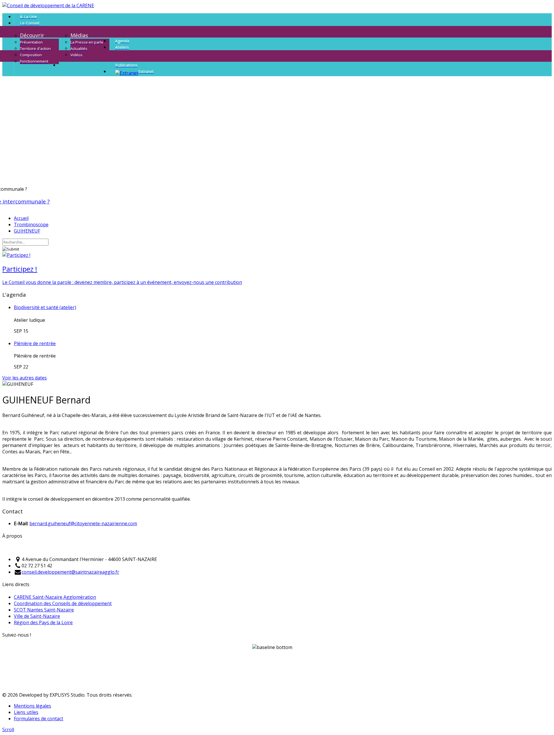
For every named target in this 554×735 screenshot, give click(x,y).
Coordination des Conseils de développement (63, 603)
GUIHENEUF (27, 231)
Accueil (21, 218)
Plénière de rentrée (35, 343)
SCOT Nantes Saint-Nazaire (44, 610)
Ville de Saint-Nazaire (37, 616)
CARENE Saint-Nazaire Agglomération (55, 597)
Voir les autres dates (24, 378)
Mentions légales (32, 706)
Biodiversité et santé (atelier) (45, 307)
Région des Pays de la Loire (43, 622)
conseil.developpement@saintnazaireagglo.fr (70, 572)
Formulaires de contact (38, 718)
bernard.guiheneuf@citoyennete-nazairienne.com (83, 523)
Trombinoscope (31, 224)
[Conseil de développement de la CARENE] (48, 5)
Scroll (8, 729)
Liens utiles (26, 712)
